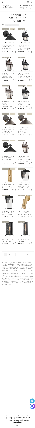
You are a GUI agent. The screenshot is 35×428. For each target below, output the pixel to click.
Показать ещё (18, 250)
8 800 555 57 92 (26, 5)
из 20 (28, 255)
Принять (18, 425)
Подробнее (17, 422)
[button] (5, 42)
